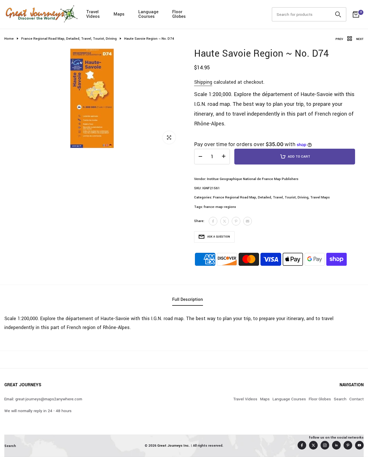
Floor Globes (320, 399)
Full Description (187, 300)
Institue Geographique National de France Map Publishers (252, 179)
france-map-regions (220, 206)
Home (9, 38)
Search (340, 399)
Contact (356, 399)
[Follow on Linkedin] (336, 445)
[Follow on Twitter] (313, 445)
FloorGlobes (179, 14)
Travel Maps (320, 197)
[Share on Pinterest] (236, 221)
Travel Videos (245, 399)
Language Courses (289, 399)
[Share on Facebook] (213, 221)
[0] (356, 14)
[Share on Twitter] (224, 221)
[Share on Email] (247, 221)
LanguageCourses (148, 14)
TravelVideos (93, 14)
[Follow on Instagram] (325, 445)
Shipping (203, 82)
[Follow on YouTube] (359, 445)
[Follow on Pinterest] (348, 445)
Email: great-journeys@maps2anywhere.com (43, 399)
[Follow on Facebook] (302, 445)
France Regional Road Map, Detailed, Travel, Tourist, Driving (69, 38)
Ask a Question (218, 237)
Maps (119, 14)
